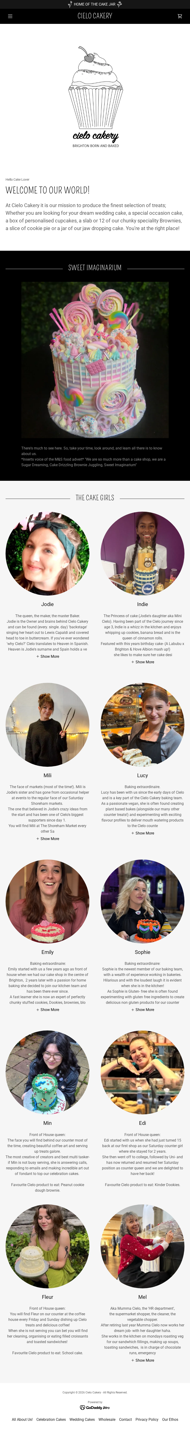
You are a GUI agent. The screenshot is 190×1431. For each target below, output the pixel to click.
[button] (19, 16)
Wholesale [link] (106, 1419)
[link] (95, 17)
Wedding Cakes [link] (82, 1419)
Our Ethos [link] (170, 1419)
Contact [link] (125, 1419)
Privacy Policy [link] (147, 1419)
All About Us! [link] (22, 1419)
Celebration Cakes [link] (51, 1419)
